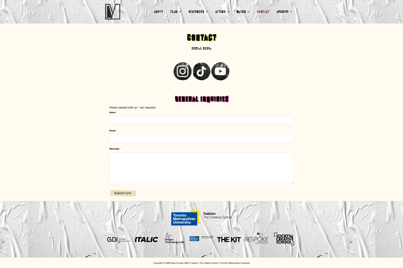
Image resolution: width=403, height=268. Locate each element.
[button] (179, 11)
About (158, 11)
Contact (263, 11)
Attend (220, 11)
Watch (241, 11)
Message (115, 148)
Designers (196, 11)
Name (113, 112)
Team (173, 11)
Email (113, 130)
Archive (283, 11)
